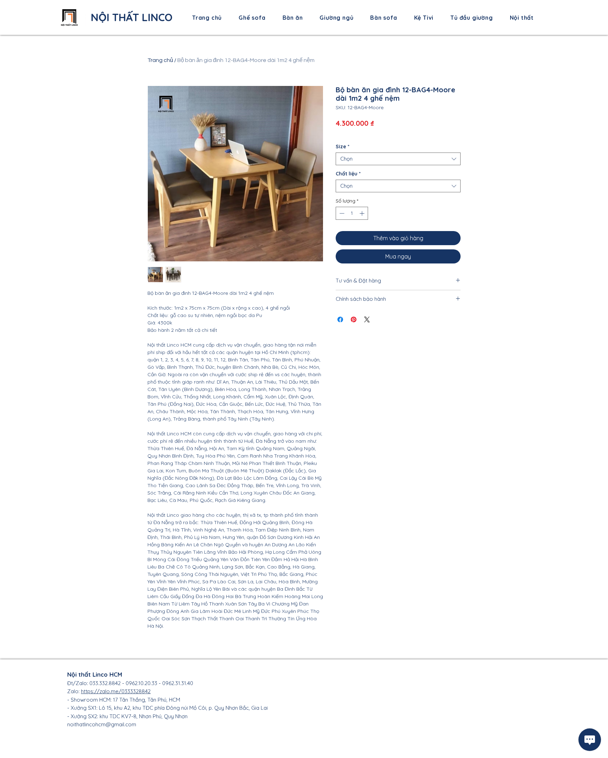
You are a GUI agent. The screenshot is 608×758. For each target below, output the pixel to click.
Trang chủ (160, 60)
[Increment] (362, 213)
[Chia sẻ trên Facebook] (340, 319)
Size (342, 147)
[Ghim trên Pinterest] (353, 319)
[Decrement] (341, 213)
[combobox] (398, 159)
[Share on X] (367, 319)
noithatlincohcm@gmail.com (101, 724)
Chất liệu (348, 174)
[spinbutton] (352, 213)
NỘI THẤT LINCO (131, 17)
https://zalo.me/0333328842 (116, 691)
